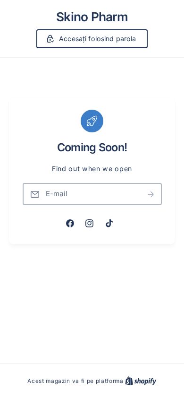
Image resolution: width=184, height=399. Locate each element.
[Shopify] (141, 380)
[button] (92, 38)
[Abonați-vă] (151, 194)
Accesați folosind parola (97, 39)
